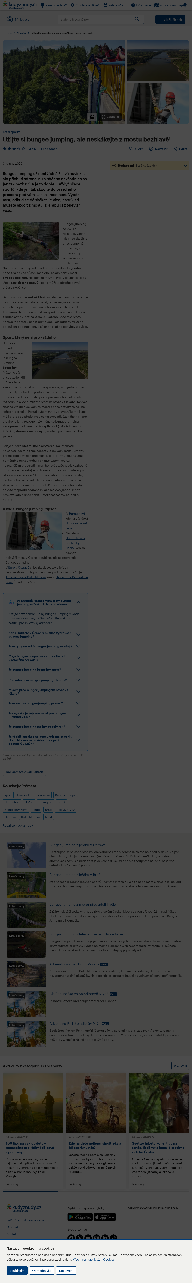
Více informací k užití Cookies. (94, 1259)
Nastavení (66, 1270)
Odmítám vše (41, 1270)
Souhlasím (17, 1270)
